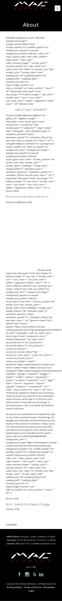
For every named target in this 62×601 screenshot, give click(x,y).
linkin (41, 574)
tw (28, 574)
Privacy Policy (14, 587)
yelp (34, 574)
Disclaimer (49, 587)
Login (31, 590)
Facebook (21, 574)
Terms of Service (32, 587)
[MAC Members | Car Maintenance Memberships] (31, 7)
